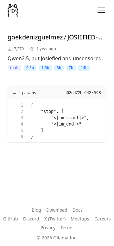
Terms (66, 228)
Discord (31, 219)
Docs (78, 210)
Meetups (80, 219)
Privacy (48, 228)
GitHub (10, 219)
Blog (36, 210)
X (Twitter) (55, 219)
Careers (102, 219)
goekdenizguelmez (35, 37)
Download (56, 210)
